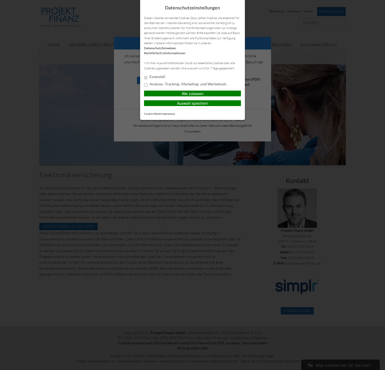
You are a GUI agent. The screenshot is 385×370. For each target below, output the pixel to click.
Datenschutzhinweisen (160, 48)
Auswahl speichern (192, 103)
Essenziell (157, 77)
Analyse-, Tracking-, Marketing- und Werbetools (188, 84)
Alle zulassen (193, 93)
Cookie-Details (153, 113)
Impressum (168, 113)
